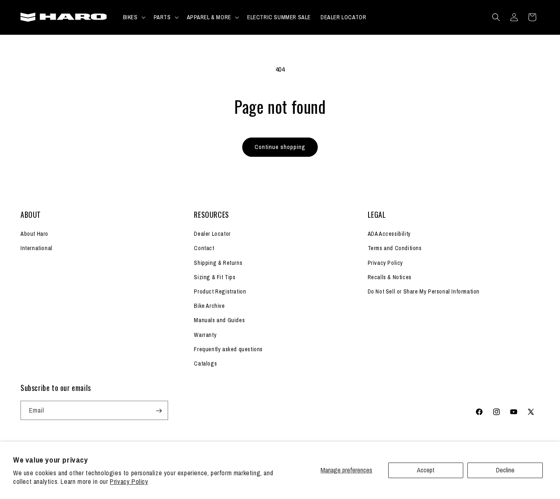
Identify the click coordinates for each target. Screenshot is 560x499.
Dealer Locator (212, 234)
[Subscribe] (159, 410)
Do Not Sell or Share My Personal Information (424, 291)
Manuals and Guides (219, 320)
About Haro (34, 234)
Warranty (205, 335)
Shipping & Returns (218, 262)
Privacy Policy (129, 481)
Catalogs (205, 363)
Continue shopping (280, 146)
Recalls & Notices (390, 277)
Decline (505, 469)
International (36, 248)
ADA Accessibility (389, 234)
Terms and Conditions (395, 248)
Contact (204, 248)
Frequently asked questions (228, 349)
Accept (426, 469)
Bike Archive (209, 305)
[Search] (496, 17)
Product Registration (220, 291)
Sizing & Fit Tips (214, 277)
